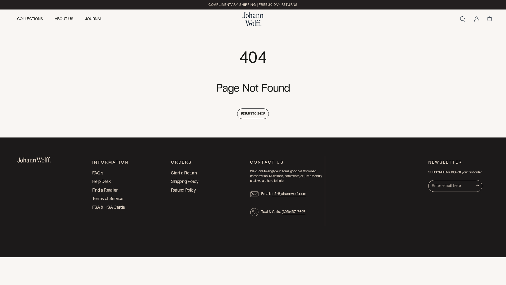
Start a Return (184, 173)
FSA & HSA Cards (108, 207)
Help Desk (101, 181)
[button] (462, 19)
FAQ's (97, 173)
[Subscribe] (479, 186)
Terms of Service (107, 199)
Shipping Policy (184, 181)
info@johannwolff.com (289, 194)
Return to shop (253, 113)
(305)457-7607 (293, 212)
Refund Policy (183, 190)
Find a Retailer (105, 190)
